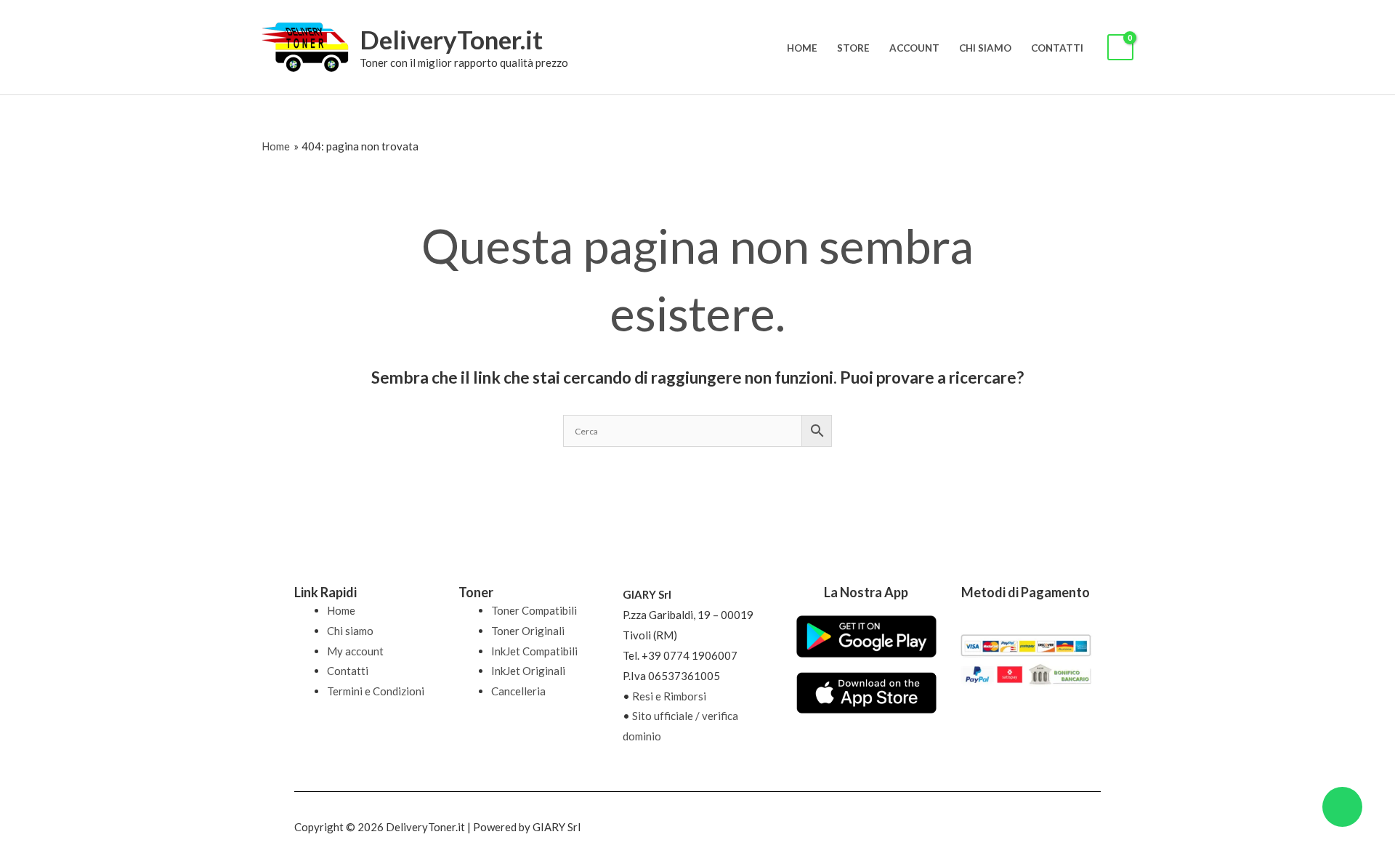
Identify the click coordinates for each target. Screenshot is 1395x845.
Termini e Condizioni (375, 691)
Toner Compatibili (534, 610)
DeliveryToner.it (451, 39)
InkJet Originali (528, 670)
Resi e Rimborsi (669, 696)
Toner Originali (528, 630)
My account (355, 651)
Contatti (1057, 48)
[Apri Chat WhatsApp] (1342, 807)
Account (914, 48)
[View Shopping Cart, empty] (1120, 47)
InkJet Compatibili (534, 651)
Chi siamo (985, 48)
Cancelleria (518, 691)
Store (853, 48)
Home (802, 48)
